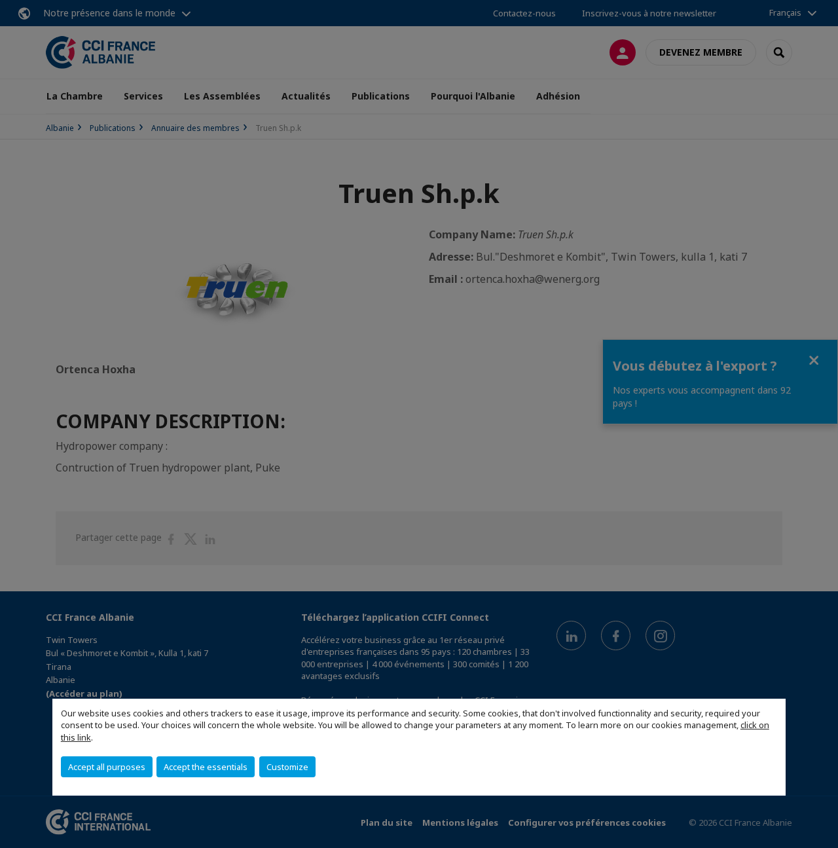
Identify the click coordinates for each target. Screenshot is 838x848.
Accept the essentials (205, 767)
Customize (287, 767)
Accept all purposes (106, 767)
